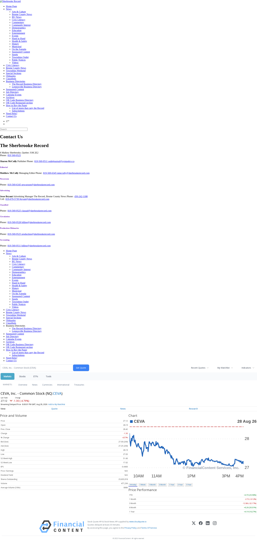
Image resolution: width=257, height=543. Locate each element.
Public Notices (19, 60)
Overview (22, 384)
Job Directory (12, 92)
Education (16, 30)
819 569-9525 (14, 155)
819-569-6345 (50, 173)
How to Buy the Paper (16, 105)
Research (193, 408)
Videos (15, 62)
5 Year (188, 484)
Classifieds (11, 78)
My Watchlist (223, 367)
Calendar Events (13, 94)
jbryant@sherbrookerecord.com (34, 199)
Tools (48, 376)
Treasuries (79, 384)
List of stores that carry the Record (28, 108)
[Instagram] (215, 526)
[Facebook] (201, 526)
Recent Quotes (198, 367)
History (15, 44)
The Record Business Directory (26, 84)
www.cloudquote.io (137, 521)
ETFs (35, 376)
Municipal (16, 46)
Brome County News (22, 14)
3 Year (180, 484)
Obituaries (11, 76)
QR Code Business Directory (19, 100)
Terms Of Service (149, 527)
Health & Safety (19, 41)
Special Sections (13, 73)
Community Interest (21, 25)
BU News (16, 17)
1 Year (171, 484)
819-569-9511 (41, 161)
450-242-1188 (81, 196)
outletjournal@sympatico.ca (61, 161)
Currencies (47, 384)
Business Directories (15, 81)
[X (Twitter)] (194, 526)
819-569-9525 (15, 210)
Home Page (11, 6)
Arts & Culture (19, 11)
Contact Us (11, 116)
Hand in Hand (18, 38)
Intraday (133, 484)
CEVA (57, 393)
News (8, 9)
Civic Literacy (18, 19)
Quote (54, 408)
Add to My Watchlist (56, 404)
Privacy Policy (130, 527)
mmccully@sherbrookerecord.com (73, 173)
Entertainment (18, 33)
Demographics (19, 27)
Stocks (22, 376)
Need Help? (11, 113)
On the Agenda (19, 49)
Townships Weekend (16, 70)
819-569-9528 (15, 222)
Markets (7, 376)
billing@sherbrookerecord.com (36, 222)
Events (15, 36)
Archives (10, 97)
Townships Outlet (20, 57)
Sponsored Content (21, 52)
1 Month (152, 484)
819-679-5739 (12, 199)
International (63, 384)
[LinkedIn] (208, 526)
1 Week (142, 484)
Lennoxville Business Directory (27, 86)
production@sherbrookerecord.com (38, 234)
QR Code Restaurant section (19, 103)
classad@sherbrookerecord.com (36, 210)
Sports (15, 54)
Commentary (18, 22)
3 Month (162, 484)
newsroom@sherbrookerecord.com (38, 184)
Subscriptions (18, 111)
